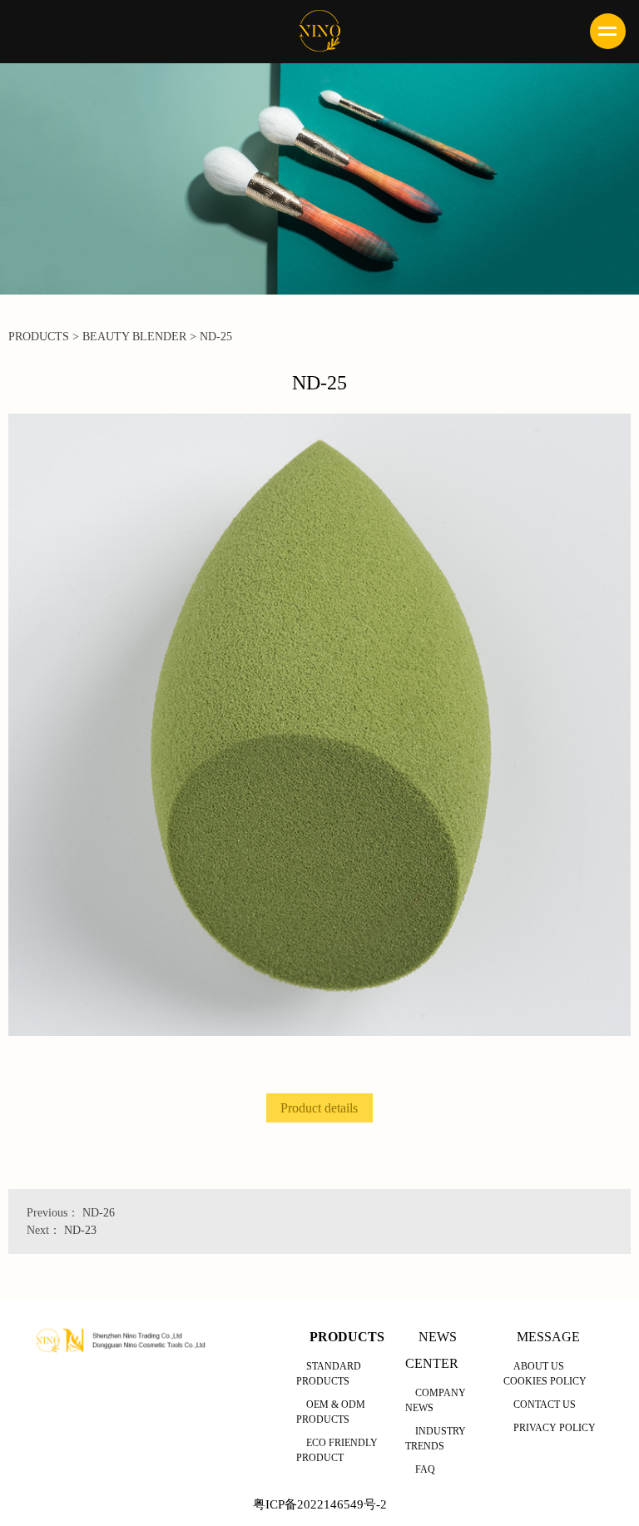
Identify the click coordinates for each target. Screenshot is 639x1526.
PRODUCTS (38, 336)
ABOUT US (538, 1366)
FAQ (425, 1469)
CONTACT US (544, 1404)
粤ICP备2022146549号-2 (320, 1504)
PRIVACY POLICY (554, 1428)
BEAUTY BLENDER (134, 336)
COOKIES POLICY (545, 1381)
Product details (319, 1108)
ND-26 (98, 1212)
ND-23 (80, 1230)
